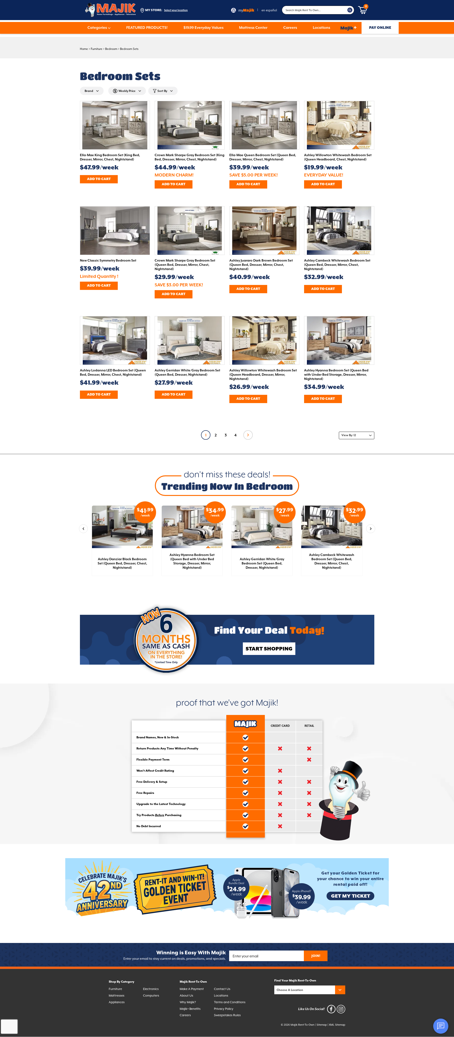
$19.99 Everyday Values (203, 28)
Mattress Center (253, 28)
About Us (186, 995)
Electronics (151, 989)
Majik (348, 27)
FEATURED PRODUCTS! (147, 28)
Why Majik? (188, 1002)
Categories (97, 28)
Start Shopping (269, 649)
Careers (290, 28)
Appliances (117, 1002)
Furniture (96, 49)
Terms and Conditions (229, 1002)
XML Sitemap (337, 1024)
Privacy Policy (223, 1009)
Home (84, 49)
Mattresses (116, 995)
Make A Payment (192, 989)
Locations (321, 28)
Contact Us (222, 989)
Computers (151, 995)
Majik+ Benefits (190, 1009)
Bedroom (111, 49)
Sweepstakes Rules (227, 1015)
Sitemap (322, 1024)
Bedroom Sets (129, 49)
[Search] (350, 10)
